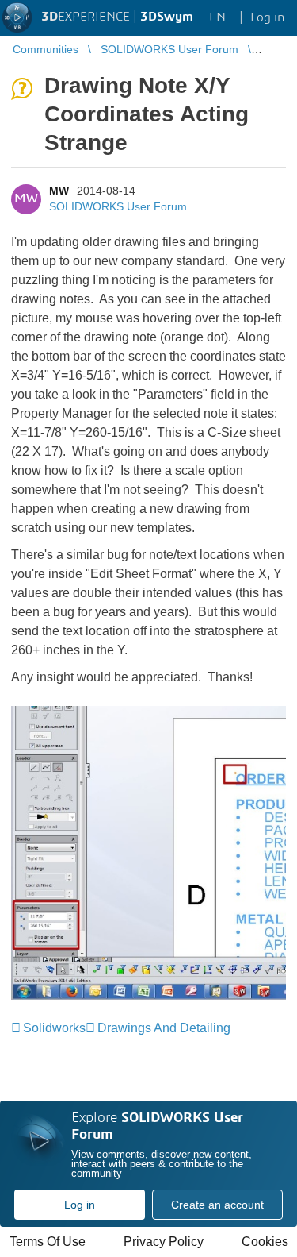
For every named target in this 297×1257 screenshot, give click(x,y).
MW (59, 190)
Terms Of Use (48, 1241)
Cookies (265, 1241)
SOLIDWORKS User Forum (118, 206)
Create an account (217, 1204)
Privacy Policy (164, 1241)
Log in (79, 1204)
